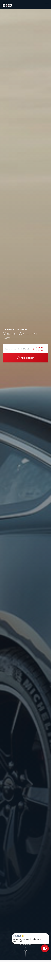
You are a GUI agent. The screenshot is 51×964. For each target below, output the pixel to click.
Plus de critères (39, 348)
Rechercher (27, 358)
